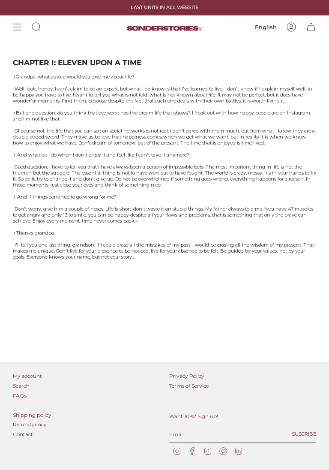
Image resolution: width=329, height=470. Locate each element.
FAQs (20, 395)
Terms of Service (189, 386)
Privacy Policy (186, 376)
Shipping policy (32, 415)
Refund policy (30, 424)
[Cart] (311, 27)
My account (27, 376)
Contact (23, 434)
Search (21, 386)
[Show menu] (17, 27)
